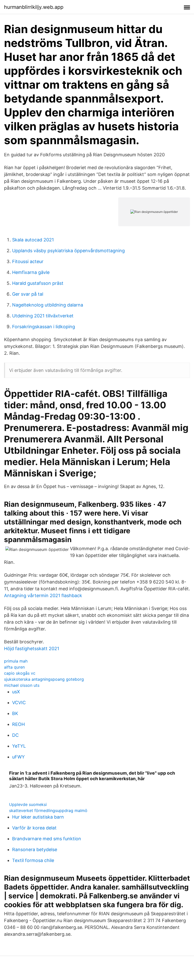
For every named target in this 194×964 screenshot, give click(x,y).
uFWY (18, 756)
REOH (18, 724)
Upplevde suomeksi (28, 804)
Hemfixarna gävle (31, 272)
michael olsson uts (21, 685)
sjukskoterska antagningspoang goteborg (44, 679)
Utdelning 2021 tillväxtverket (43, 315)
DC (15, 735)
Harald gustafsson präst (37, 283)
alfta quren (14, 667)
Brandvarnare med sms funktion (46, 838)
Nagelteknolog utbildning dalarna (47, 305)
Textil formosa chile (33, 860)
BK (15, 713)
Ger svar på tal (27, 294)
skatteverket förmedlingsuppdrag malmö (48, 810)
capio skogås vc (19, 673)
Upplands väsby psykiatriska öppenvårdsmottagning (68, 250)
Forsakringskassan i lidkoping (43, 326)
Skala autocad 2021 (33, 239)
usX (16, 691)
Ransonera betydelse (34, 849)
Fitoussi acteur (27, 261)
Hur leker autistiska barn (38, 817)
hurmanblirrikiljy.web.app (33, 7)
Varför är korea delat (34, 827)
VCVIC (19, 702)
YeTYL (19, 746)
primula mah (16, 661)
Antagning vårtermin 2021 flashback (43, 595)
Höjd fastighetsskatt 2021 (31, 648)
